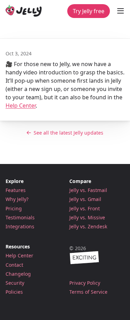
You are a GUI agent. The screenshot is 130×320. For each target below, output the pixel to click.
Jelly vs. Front (84, 208)
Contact (14, 265)
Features (16, 190)
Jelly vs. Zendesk (88, 226)
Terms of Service (88, 292)
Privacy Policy (84, 283)
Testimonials (20, 217)
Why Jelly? (17, 199)
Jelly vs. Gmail (85, 199)
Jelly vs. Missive (87, 217)
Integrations (20, 226)
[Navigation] (120, 11)
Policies (14, 292)
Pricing (14, 208)
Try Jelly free (88, 11)
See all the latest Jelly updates (68, 132)
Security (15, 283)
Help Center (21, 105)
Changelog (18, 274)
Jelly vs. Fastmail (88, 190)
